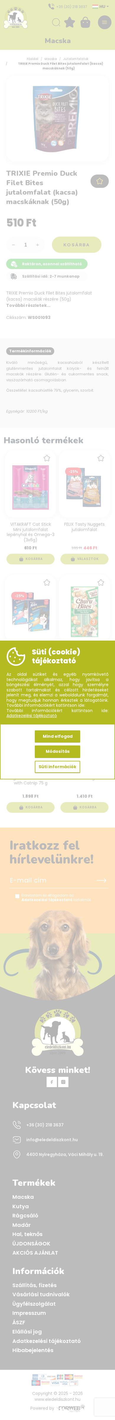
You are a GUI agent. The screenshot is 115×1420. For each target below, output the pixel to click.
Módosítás (58, 751)
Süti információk (57, 767)
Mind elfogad (58, 736)
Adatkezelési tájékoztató (31, 716)
